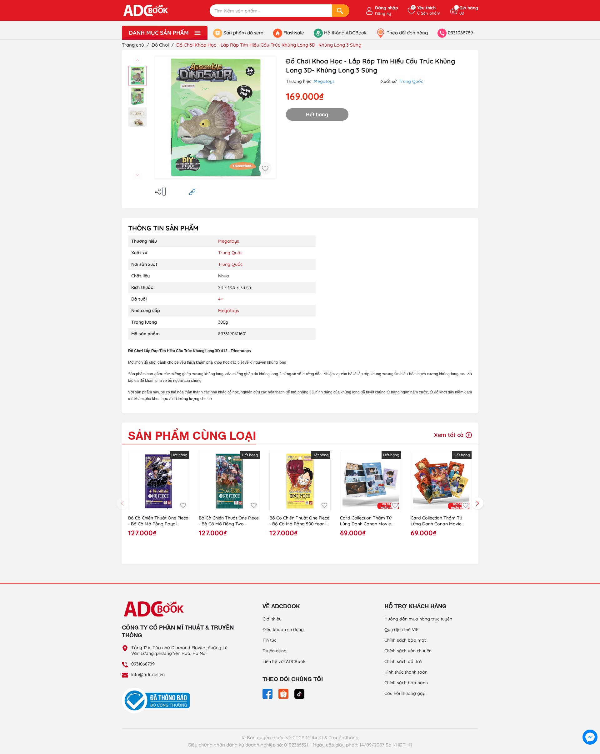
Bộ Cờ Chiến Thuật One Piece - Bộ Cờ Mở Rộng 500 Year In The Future (299, 521)
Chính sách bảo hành (406, 683)
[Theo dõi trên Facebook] (268, 693)
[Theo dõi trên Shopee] (284, 693)
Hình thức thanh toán (406, 672)
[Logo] (178, 608)
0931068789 (143, 664)
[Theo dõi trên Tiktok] (299, 693)
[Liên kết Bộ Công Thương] (157, 700)
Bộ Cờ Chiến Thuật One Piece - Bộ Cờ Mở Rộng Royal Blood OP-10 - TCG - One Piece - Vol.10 (158, 521)
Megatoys (324, 81)
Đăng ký (383, 13)
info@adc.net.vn (148, 674)
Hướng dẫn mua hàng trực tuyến (418, 619)
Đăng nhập (386, 8)
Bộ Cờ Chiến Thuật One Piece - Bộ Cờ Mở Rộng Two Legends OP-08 (229, 521)
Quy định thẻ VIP (401, 629)
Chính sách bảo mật (405, 640)
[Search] (340, 10)
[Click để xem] (215, 117)
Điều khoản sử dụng (283, 629)
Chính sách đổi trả (403, 661)
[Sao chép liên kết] (192, 191)
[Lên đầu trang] (590, 722)
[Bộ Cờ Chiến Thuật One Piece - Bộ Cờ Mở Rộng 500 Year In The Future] (300, 481)
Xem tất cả (449, 434)
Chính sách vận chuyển (408, 651)
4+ (220, 299)
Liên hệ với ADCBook (284, 661)
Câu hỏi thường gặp (405, 693)
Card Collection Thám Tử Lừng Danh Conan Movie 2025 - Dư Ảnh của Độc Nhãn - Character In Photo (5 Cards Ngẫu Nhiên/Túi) (441, 521)
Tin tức (269, 640)
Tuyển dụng (274, 651)
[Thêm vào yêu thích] (265, 168)
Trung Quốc (411, 81)
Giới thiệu (272, 619)
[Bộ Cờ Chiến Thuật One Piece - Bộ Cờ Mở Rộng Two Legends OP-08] (229, 481)
